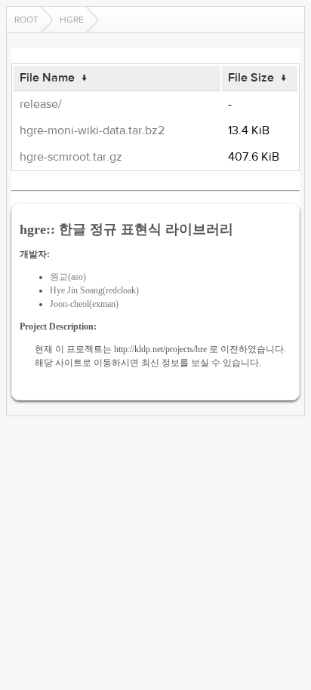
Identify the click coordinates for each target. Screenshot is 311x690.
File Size (251, 77)
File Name (47, 77)
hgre (72, 20)
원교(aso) (68, 276)
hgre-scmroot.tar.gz (71, 156)
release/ (41, 104)
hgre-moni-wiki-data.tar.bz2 (92, 130)
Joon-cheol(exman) (84, 304)
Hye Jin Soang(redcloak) (94, 290)
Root (26, 20)
